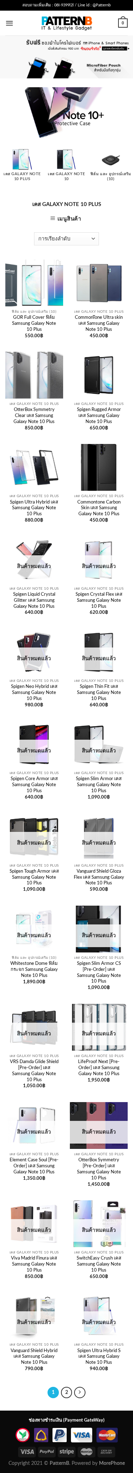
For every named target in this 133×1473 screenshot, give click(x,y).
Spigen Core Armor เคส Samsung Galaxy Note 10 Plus (34, 785)
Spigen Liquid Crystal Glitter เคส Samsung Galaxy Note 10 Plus (34, 600)
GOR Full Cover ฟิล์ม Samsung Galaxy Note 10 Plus (34, 323)
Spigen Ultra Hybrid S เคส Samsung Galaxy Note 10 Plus (99, 1357)
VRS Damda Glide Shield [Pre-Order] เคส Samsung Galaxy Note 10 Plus (34, 1071)
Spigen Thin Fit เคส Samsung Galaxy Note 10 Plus (99, 692)
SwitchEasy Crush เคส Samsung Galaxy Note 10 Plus (99, 1264)
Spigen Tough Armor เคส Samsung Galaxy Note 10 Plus (34, 877)
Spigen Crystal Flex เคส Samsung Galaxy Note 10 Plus (99, 600)
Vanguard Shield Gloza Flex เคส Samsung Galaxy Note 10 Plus (99, 877)
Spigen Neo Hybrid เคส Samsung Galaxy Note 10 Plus (34, 692)
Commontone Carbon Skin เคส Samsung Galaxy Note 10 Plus (99, 508)
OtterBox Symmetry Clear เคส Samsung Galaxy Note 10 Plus (34, 415)
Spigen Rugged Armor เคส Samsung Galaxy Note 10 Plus (99, 415)
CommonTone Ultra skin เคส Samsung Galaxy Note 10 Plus (99, 323)
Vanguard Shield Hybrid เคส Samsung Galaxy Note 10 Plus (34, 1357)
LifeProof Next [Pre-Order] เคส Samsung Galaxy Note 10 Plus (99, 1068)
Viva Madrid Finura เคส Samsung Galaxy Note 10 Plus (34, 1264)
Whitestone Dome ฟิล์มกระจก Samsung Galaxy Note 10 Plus (34, 969)
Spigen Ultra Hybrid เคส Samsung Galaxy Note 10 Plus (34, 508)
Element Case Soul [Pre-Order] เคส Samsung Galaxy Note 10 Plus (34, 1166)
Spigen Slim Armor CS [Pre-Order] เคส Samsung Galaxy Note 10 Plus (99, 972)
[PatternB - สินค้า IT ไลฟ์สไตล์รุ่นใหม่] (66, 23)
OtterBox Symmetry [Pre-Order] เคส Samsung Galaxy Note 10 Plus (99, 1169)
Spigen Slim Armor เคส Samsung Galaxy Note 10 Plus (99, 785)
